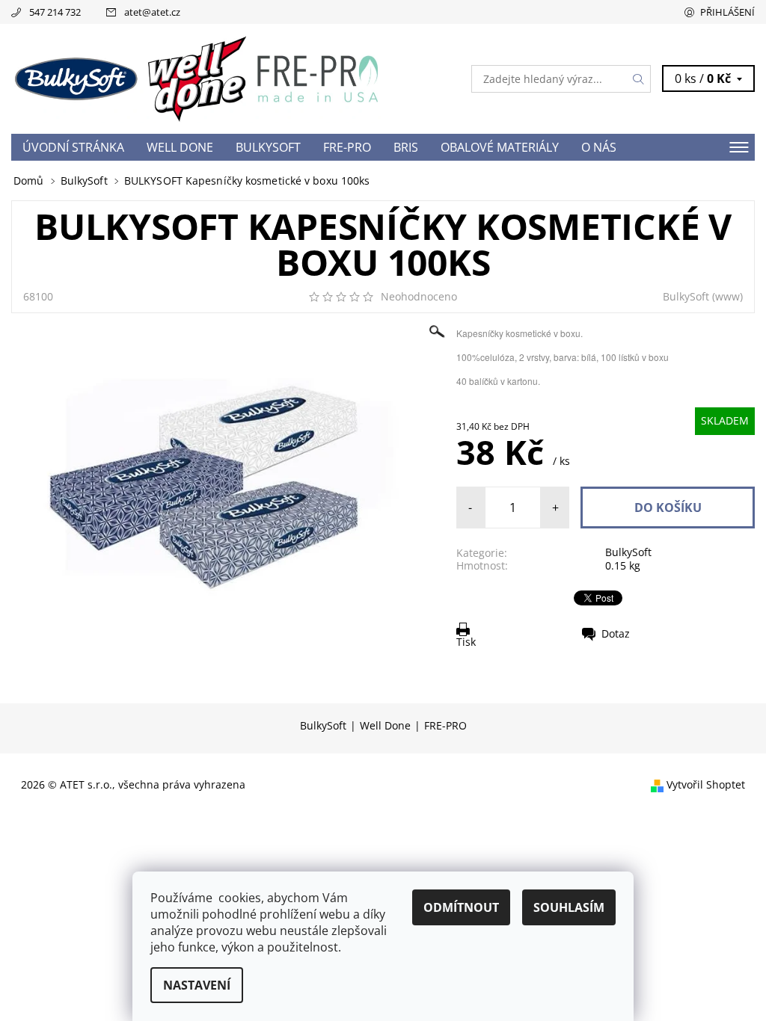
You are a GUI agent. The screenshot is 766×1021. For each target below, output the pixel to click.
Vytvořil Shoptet (706, 784)
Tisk (466, 641)
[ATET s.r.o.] (197, 79)
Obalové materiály (500, 147)
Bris (405, 147)
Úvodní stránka (73, 147)
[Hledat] (639, 79)
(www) (727, 296)
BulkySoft (268, 147)
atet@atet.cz (152, 12)
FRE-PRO (347, 147)
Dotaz (615, 633)
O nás (598, 147)
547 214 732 (55, 12)
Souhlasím (568, 907)
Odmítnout (461, 907)
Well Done (180, 147)
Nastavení (196, 985)
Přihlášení (727, 12)
